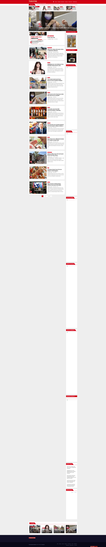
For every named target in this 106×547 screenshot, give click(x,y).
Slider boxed (67, 545)
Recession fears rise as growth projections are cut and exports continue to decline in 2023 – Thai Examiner (55, 126)
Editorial (38, 29)
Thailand (49, 107)
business (49, 92)
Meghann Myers (55, 52)
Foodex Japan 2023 (51, 37)
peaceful (49, 62)
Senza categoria (36, 6)
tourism (49, 137)
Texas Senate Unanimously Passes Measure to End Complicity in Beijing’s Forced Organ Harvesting (54, 80)
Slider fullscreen (71, 545)
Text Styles (75, 545)
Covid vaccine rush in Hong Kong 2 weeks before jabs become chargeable (71, 481)
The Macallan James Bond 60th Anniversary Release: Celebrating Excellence (53, 110)
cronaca (49, 77)
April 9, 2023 (34, 29)
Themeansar (43, 544)
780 (49, 196)
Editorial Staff (55, 186)
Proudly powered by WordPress (32, 544)
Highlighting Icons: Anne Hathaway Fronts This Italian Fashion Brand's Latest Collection (55, 65)
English (93, 546)
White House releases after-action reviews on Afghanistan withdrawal (37, 9)
